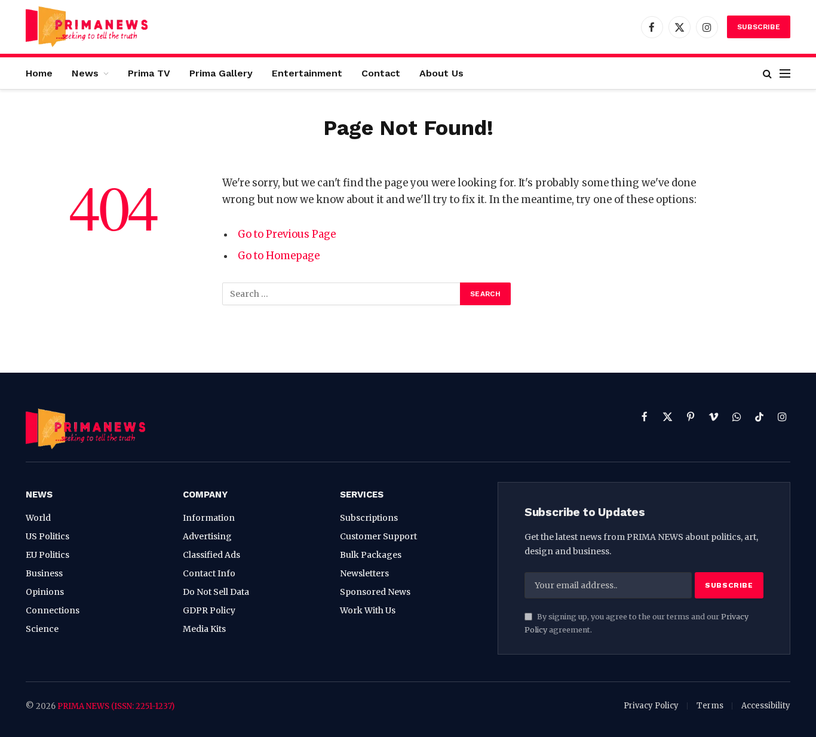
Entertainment (307, 73)
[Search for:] (341, 293)
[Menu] (785, 73)
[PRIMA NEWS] (87, 27)
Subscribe (758, 27)
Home (39, 73)
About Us (441, 73)
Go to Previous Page (287, 234)
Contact (380, 73)
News (85, 73)
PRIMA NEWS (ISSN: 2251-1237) (115, 706)
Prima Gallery (221, 73)
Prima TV (149, 73)
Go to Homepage (279, 256)
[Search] (767, 73)
